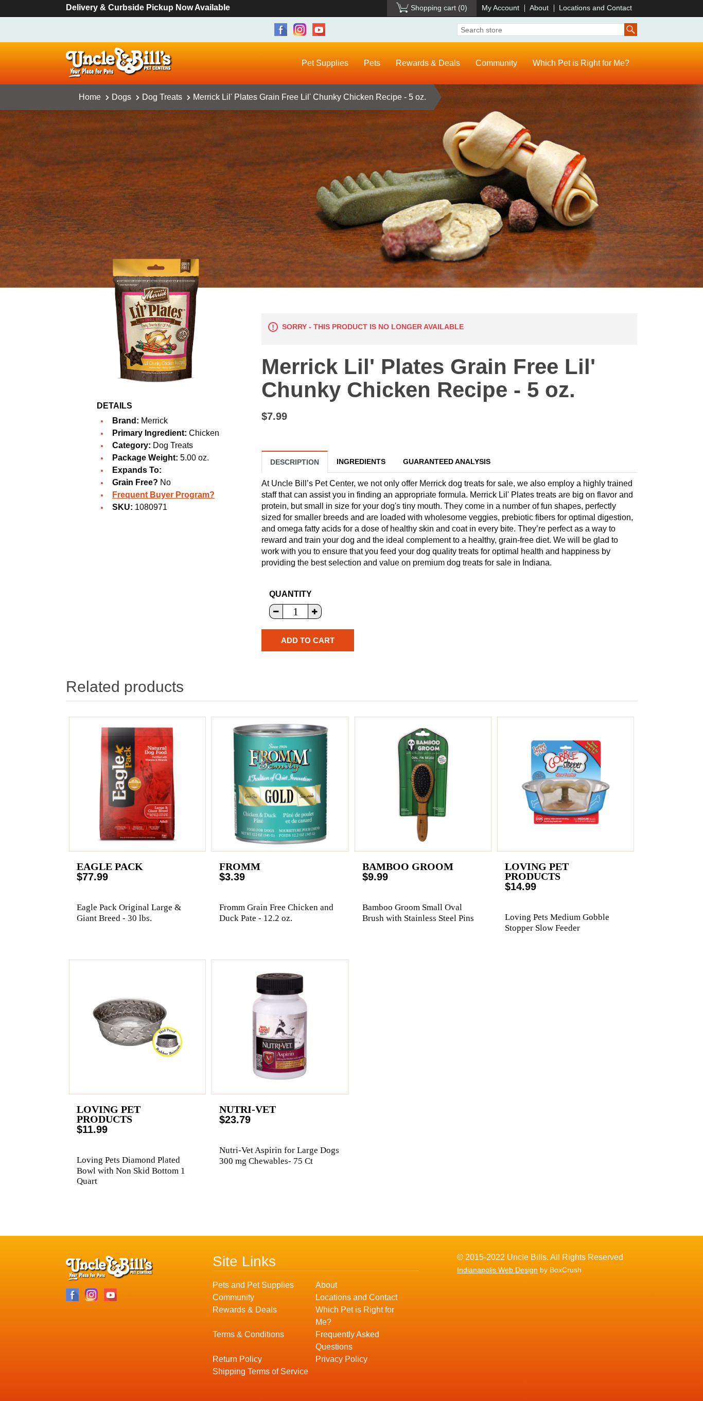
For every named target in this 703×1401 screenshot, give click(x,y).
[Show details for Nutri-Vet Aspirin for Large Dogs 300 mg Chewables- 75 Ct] (280, 1027)
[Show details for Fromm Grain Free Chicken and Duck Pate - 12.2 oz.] (280, 784)
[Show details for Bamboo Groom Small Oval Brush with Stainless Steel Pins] (423, 784)
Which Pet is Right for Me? (581, 63)
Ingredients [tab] (361, 461)
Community (496, 63)
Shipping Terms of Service (260, 1371)
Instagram (299, 29)
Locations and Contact (595, 8)
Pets (372, 63)
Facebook (280, 29)
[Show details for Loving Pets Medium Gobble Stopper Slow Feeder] (565, 784)
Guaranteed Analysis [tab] (446, 461)
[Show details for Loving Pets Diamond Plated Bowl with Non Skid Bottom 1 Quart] (137, 1027)
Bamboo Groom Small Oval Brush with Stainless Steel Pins (418, 912)
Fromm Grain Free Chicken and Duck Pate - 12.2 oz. (276, 912)
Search (630, 29)
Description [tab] (294, 462)
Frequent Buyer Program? (163, 494)
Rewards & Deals (428, 63)
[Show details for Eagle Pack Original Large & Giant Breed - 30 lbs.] (137, 784)
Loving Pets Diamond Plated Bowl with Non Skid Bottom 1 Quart (131, 1170)
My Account (500, 8)
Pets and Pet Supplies (253, 1285)
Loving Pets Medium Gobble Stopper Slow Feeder (557, 922)
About (539, 8)
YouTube (318, 29)
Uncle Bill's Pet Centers (119, 63)
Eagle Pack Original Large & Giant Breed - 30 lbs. (129, 912)
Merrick (154, 420)
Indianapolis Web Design (497, 1270)
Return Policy (237, 1359)
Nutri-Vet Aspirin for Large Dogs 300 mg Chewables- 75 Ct (279, 1155)
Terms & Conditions (248, 1334)
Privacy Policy (341, 1359)
